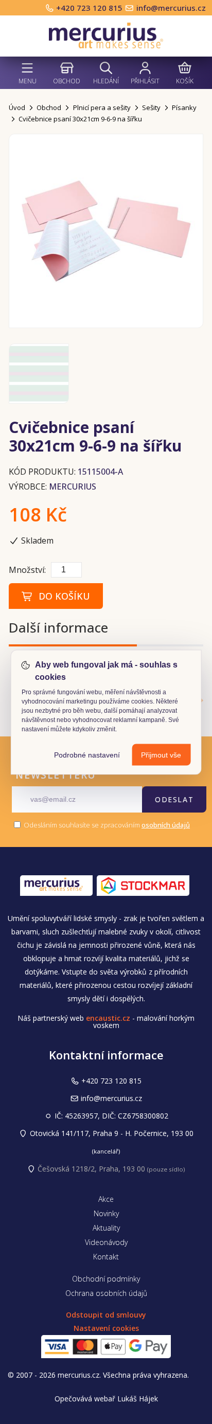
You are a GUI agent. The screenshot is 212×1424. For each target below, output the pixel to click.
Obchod (66, 81)
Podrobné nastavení (87, 754)
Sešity (151, 107)
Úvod (17, 107)
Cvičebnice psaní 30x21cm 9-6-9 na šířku (80, 118)
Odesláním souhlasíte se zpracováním (106, 825)
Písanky (184, 107)
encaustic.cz (108, 1018)
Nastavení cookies (106, 1328)
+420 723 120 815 (90, 8)
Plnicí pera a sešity (102, 107)
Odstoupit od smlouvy (106, 1315)
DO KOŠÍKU (61, 596)
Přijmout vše (161, 754)
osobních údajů (166, 825)
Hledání (106, 81)
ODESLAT (174, 799)
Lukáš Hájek (137, 1398)
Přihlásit (145, 81)
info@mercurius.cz (171, 8)
